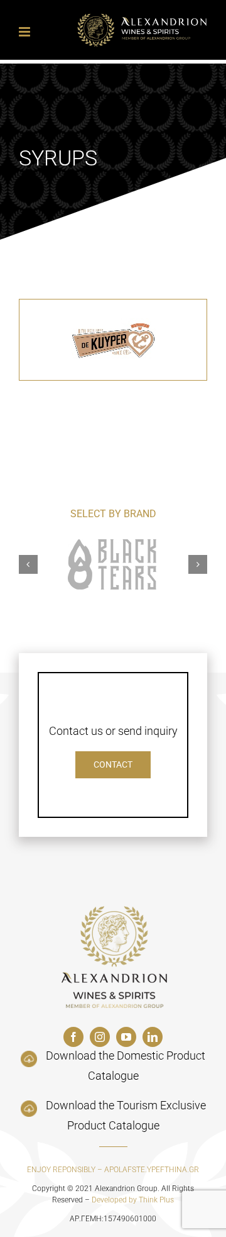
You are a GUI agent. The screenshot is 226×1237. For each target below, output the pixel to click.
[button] (28, 564)
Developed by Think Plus (133, 1199)
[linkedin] (153, 1037)
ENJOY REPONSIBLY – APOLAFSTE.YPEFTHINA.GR (113, 1169)
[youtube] (126, 1037)
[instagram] (100, 1037)
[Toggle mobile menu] (25, 31)
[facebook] (73, 1037)
